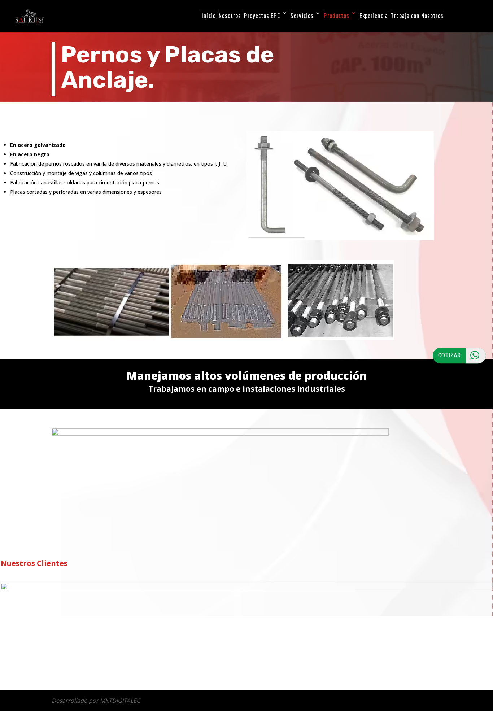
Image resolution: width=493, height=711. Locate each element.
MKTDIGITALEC (120, 701)
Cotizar (449, 355)
